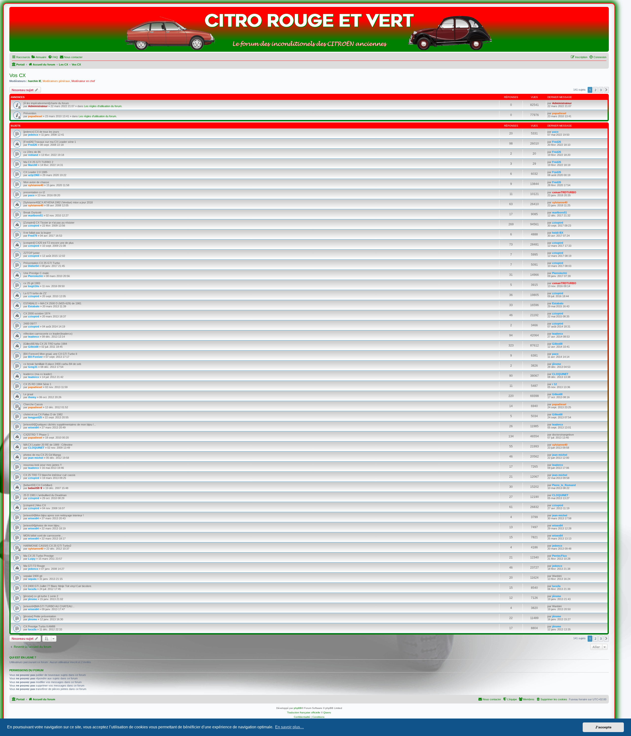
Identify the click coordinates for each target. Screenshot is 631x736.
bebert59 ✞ (35, 488)
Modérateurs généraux (56, 81)
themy (32, 397)
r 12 (554, 384)
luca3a (32, 589)
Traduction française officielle (303, 712)
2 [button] (595, 90)
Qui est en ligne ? (22, 657)
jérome (556, 363)
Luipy (31, 558)
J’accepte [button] (603, 727)
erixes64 (33, 427)
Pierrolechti (35, 276)
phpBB (298, 708)
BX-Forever (35, 356)
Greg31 (32, 366)
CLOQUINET (560, 374)
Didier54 (33, 265)
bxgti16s (33, 286)
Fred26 (32, 144)
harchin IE (34, 81)
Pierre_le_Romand (564, 485)
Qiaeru (327, 712)
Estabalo (33, 306)
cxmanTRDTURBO (564, 192)
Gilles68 (33, 346)
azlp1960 (33, 175)
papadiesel (35, 116)
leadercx (33, 336)
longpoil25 (35, 417)
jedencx (33, 134)
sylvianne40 (35, 185)
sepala (32, 578)
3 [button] (601, 90)
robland (33, 154)
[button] (606, 90)
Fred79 (32, 235)
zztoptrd (33, 225)
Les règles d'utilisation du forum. (103, 106)
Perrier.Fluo (559, 555)
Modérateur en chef (83, 81)
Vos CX (17, 75)
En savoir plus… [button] (289, 727)
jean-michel (35, 457)
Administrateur (38, 106)
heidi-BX (557, 232)
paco (555, 131)
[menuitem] (38, 57)
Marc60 (32, 165)
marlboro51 (35, 215)
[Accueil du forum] (309, 30)
